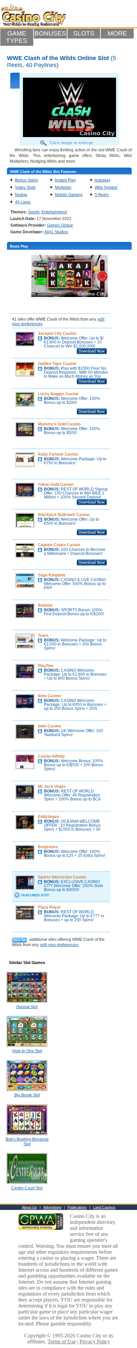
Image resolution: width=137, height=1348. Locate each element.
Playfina (45, 665)
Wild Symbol (106, 187)
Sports (34, 212)
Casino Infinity (51, 756)
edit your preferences (59, 944)
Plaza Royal (49, 907)
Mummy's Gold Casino (59, 424)
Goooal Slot (27, 1007)
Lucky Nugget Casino (58, 394)
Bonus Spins (26, 180)
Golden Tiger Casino (57, 363)
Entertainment (54, 212)
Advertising (52, 1207)
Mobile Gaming (68, 194)
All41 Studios (56, 232)
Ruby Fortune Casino (58, 454)
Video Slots (25, 187)
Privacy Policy (94, 1341)
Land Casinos (104, 1207)
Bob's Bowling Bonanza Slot (27, 1141)
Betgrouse (48, 847)
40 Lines (23, 202)
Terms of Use (62, 1341)
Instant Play (65, 180)
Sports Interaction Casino (62, 877)
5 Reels (102, 194)
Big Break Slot (27, 1095)
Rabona (45, 605)
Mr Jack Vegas (52, 786)
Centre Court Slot (27, 1188)
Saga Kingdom (52, 575)
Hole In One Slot (27, 1051)
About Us (29, 1207)
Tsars (43, 635)
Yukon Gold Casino (55, 484)
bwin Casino (49, 726)
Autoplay (102, 180)
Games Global (60, 225)
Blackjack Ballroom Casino (63, 514)
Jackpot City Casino (57, 333)
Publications (77, 1207)
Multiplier (63, 187)
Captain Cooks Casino (59, 545)
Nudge (21, 194)
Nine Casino (49, 696)
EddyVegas (48, 816)
